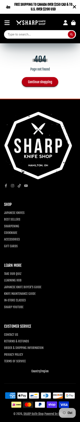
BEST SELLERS (12, 219)
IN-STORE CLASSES (15, 300)
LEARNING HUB (13, 280)
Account (65, 22)
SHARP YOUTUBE (13, 307)
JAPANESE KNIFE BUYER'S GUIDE (22, 287)
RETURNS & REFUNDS (16, 341)
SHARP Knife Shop (33, 414)
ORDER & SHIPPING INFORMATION (24, 348)
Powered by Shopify (55, 414)
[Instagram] (13, 186)
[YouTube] (26, 186)
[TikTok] (19, 186)
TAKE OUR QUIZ (12, 273)
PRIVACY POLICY (13, 354)
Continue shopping (40, 82)
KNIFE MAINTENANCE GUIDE (20, 293)
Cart (73, 22)
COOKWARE (10, 233)
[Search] (71, 34)
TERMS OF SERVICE (15, 361)
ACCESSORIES (12, 239)
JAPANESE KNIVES (14, 213)
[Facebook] (6, 186)
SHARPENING (11, 226)
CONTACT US (11, 334)
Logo (31, 22)
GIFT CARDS (11, 246)
